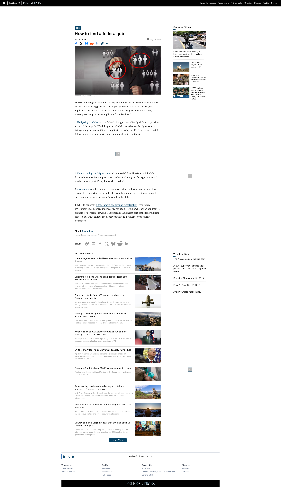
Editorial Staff (147, 475)
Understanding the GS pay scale (93, 173)
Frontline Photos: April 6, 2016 (188, 278)
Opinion (274, 3)
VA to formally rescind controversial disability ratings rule (103, 350)
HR (78, 28)
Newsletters (106, 468)
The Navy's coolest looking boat (189, 259)
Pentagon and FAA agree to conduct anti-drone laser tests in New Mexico (101, 315)
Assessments (84, 189)
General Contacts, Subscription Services (158, 471)
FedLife (266, 3)
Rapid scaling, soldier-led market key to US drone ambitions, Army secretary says (99, 387)
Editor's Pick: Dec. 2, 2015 (186, 285)
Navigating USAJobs (87, 122)
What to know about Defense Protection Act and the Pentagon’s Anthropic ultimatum (101, 333)
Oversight (248, 3)
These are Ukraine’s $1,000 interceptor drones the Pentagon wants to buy (100, 296)
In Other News (83, 253)
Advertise (146, 468)
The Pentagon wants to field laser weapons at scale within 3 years (103, 259)
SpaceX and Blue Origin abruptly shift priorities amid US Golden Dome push (103, 424)
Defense (257, 3)
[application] (189, 40)
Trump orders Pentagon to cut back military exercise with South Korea (198, 78)
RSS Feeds (106, 475)
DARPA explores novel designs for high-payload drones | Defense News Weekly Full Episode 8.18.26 (198, 93)
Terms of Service (68, 471)
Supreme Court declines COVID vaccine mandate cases (103, 368)
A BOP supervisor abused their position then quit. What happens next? (189, 269)
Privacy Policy (67, 468)
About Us (186, 468)
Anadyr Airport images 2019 (187, 292)
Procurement (223, 3)
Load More (118, 440)
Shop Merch (107, 471)
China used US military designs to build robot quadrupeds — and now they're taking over (188, 53)
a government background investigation (116, 204)
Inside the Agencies (208, 3)
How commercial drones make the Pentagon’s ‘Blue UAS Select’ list (103, 406)
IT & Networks (236, 3)
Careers (185, 471)
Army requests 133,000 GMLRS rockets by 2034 (196, 65)
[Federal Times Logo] (32, 3)
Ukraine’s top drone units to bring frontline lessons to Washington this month (101, 278)
